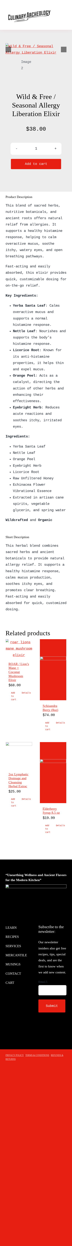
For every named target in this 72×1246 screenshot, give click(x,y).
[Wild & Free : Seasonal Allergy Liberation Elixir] (36, 49)
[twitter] (45, 1026)
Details (25, 693)
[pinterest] (57, 1026)
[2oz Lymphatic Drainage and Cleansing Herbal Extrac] (19, 755)
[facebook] (39, 1026)
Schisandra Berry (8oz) (50, 708)
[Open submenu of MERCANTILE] (31, 955)
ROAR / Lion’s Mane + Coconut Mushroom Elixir (18, 672)
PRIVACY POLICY (15, 1055)
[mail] (63, 1026)
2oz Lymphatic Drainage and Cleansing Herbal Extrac (18, 780)
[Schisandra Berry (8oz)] (53, 669)
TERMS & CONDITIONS (37, 1055)
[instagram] (51, 1026)
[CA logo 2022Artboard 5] (29, 5)
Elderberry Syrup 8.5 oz (51, 811)
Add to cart (36, 164)
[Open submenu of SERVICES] (31, 946)
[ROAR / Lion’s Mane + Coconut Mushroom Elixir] (19, 648)
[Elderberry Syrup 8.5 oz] (53, 772)
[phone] (39, 1032)
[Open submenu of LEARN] (31, 928)
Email (43, 982)
